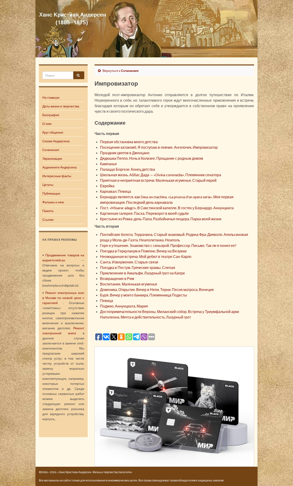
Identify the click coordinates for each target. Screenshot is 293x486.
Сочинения (50, 150)
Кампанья (108, 164)
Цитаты (47, 185)
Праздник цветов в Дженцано (124, 153)
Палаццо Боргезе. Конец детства (127, 169)
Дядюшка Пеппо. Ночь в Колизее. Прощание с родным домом (151, 158)
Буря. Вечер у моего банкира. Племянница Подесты (143, 295)
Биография (50, 115)
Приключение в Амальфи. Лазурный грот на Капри (142, 273)
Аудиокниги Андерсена (59, 167)
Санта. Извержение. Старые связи (129, 262)
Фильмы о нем (53, 202)
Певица (106, 300)
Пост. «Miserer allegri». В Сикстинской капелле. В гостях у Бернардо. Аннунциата (167, 208)
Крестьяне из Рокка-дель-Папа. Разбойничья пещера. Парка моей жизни (160, 219)
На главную (51, 97)
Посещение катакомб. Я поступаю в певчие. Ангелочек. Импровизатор (159, 147)
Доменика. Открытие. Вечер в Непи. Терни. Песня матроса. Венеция (157, 289)
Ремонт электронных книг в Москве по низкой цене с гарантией (63, 298)
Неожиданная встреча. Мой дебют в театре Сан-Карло (145, 256)
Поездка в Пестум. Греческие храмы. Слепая (137, 267)
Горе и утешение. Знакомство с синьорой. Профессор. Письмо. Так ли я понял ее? (168, 245)
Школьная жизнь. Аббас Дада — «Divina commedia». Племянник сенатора (160, 175)
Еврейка (107, 186)
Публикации (51, 193)
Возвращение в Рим (117, 278)
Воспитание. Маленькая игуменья (128, 284)
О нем (47, 124)
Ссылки (48, 219)
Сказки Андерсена (56, 141)
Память (48, 211)
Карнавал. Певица (115, 191)
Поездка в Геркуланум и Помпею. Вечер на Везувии (143, 251)
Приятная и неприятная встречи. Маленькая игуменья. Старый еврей (158, 180)
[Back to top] (282, 475)
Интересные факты (56, 176)
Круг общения (52, 132)
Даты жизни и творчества (60, 106)
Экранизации (52, 158)
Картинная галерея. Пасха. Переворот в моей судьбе (144, 213)
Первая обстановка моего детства (129, 142)
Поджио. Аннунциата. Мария (124, 306)
